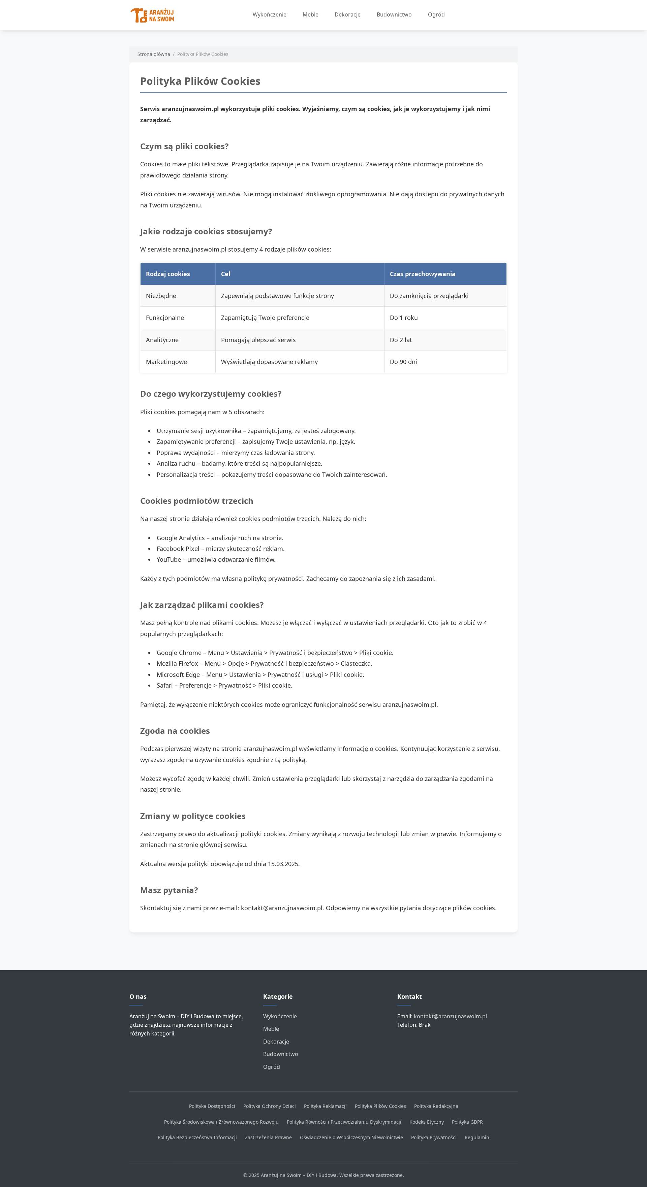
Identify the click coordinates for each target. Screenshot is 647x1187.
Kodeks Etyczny (426, 1122)
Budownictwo (394, 14)
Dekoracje (348, 14)
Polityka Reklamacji (325, 1106)
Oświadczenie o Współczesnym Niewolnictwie (351, 1137)
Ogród (436, 14)
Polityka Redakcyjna (436, 1106)
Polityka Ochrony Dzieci (269, 1106)
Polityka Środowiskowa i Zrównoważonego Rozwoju (221, 1122)
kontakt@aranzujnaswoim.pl (450, 1016)
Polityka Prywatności (434, 1137)
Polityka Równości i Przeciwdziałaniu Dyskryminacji (344, 1122)
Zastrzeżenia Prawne (268, 1137)
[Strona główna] (154, 15)
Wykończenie (269, 14)
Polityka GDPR (467, 1122)
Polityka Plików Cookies (380, 1106)
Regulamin (477, 1137)
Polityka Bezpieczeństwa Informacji (197, 1137)
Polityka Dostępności (212, 1106)
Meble (310, 14)
